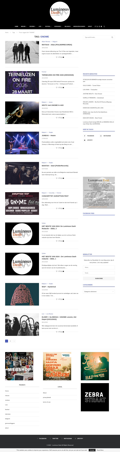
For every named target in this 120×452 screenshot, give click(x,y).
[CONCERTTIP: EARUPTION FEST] (22, 203)
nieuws (23, 26)
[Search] (104, 26)
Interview (57, 26)
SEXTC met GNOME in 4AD (53, 105)
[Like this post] (56, 57)
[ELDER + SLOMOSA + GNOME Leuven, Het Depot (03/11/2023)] (22, 324)
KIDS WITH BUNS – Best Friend (92, 118)
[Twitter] (97, 26)
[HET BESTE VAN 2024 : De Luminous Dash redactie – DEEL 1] (22, 264)
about (7, 428)
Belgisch (67, 26)
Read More (100, 450)
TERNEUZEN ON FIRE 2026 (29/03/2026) (58, 75)
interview (7, 414)
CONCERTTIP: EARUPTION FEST (55, 196)
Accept (92, 450)
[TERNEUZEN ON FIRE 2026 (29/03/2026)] (22, 82)
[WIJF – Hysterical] (22, 294)
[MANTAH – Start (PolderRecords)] (22, 173)
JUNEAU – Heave (49, 135)
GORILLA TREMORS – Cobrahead (93, 98)
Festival (47, 26)
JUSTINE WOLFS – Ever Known (92, 93)
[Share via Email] (63, 57)
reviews (7, 400)
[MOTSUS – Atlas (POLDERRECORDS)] (22, 52)
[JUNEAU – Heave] (22, 143)
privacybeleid (47, 397)
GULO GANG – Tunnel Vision (91, 85)
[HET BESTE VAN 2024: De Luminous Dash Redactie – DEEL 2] (22, 233)
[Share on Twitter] (61, 57)
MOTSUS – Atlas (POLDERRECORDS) (57, 45)
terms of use (46, 402)
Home (16, 26)
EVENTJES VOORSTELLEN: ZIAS (93, 108)
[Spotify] (101, 26)
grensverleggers (10, 423)
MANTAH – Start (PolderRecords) (55, 166)
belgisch (7, 418)
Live (40, 26)
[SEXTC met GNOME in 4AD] (22, 112)
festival (7, 409)
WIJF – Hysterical (49, 287)
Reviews (32, 26)
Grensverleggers (79, 26)
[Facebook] (95, 26)
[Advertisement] (99, 56)
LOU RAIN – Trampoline (90, 89)
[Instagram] (99, 26)
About (90, 26)
